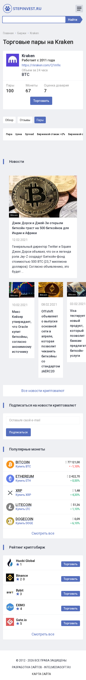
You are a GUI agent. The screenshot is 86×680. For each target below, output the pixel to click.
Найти (72, 20)
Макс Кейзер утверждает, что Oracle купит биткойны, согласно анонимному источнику (21, 332)
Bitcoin (23, 462)
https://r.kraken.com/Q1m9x (41, 65)
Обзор (9, 120)
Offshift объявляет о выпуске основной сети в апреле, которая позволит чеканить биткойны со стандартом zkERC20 (50, 341)
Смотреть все (43, 533)
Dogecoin (24, 519)
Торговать (71, 564)
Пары (40, 120)
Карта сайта (41, 674)
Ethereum (25, 476)
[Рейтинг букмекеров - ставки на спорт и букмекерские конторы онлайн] (24, 8)
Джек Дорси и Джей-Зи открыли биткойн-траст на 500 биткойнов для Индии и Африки (40, 228)
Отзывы (25, 120)
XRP (19, 490)
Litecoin (23, 505)
